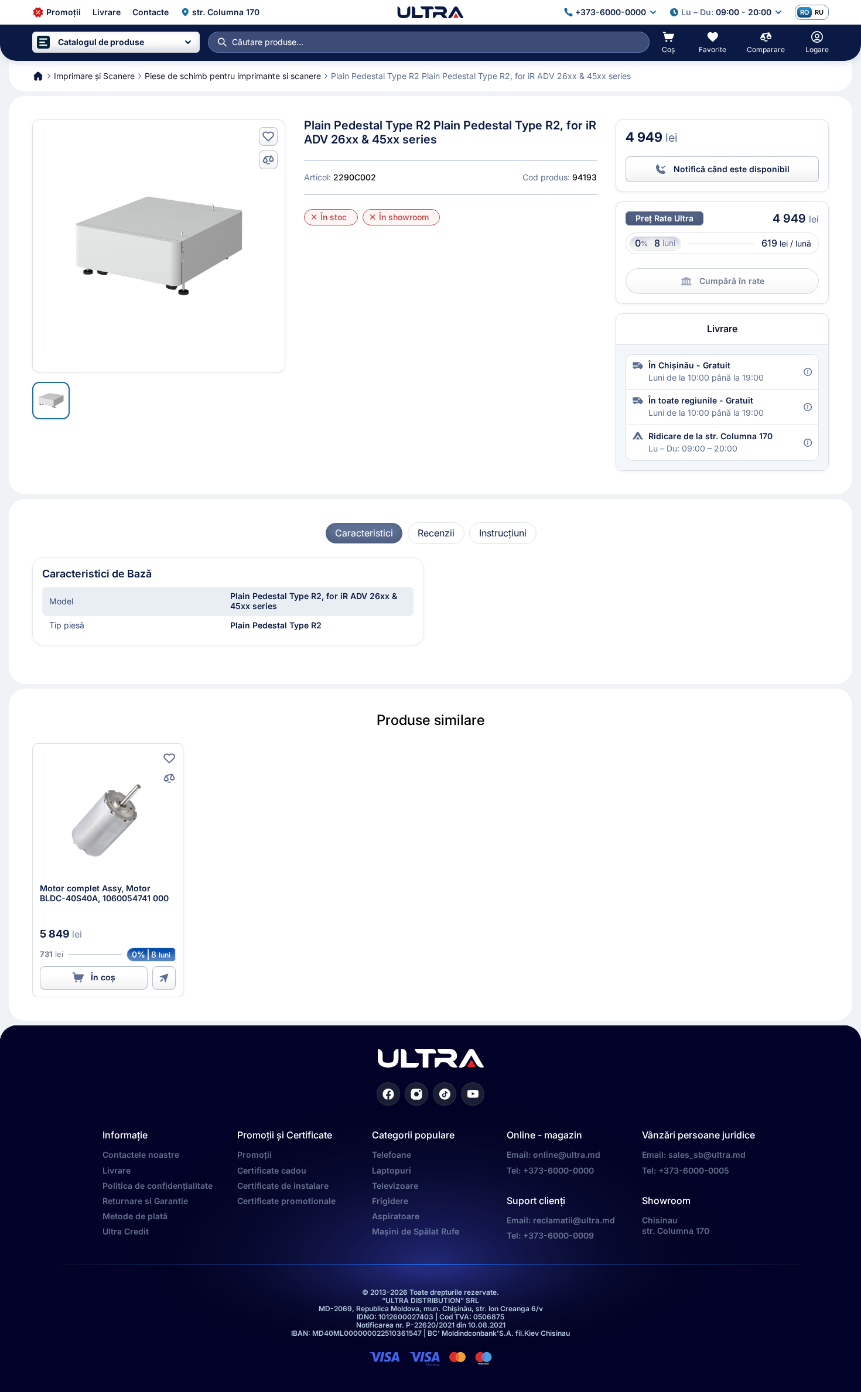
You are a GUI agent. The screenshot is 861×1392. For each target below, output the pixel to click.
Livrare (116, 1170)
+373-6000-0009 (558, 1235)
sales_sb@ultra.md (707, 1155)
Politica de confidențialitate (157, 1186)
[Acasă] (430, 12)
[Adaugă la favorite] (268, 136)
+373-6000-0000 (558, 1170)
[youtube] (472, 1094)
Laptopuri (391, 1170)
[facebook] (388, 1094)
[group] (364, 533)
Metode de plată (135, 1216)
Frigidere (390, 1201)
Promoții (254, 1155)
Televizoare (395, 1186)
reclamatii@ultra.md (574, 1220)
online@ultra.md (566, 1155)
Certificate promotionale (286, 1201)
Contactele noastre (140, 1155)
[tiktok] (444, 1094)
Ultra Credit (125, 1231)
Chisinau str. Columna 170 (675, 1225)
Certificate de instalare (283, 1186)
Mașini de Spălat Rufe (415, 1231)
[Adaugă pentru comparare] (268, 160)
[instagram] (416, 1094)
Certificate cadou (271, 1170)
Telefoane (391, 1155)
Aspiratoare (395, 1216)
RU (819, 12)
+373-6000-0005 (693, 1170)
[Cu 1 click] (164, 978)
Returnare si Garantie (145, 1201)
